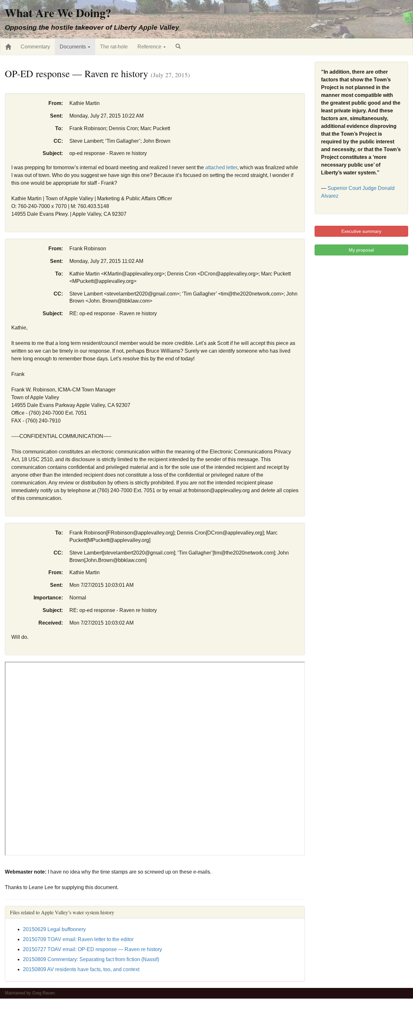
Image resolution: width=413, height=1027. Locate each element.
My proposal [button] (361, 250)
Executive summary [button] (361, 231)
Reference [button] (150, 46)
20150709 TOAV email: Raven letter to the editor (78, 939)
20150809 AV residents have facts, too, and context (81, 969)
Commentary (35, 46)
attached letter (221, 167)
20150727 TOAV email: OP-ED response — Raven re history (92, 949)
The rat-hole (114, 46)
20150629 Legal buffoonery (54, 929)
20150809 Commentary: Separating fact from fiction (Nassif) (91, 959)
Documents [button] (73, 46)
